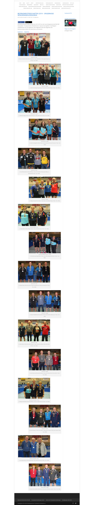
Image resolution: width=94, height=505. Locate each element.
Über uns (41, 4)
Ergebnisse (20, 31)
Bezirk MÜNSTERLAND (23, 6)
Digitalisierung (22, 4)
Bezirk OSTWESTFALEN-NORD (68, 6)
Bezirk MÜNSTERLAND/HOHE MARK (35, 6)
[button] (21, 22)
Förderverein (29, 4)
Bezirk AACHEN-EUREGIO (50, 4)
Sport (32, 3)
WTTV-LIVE (72, 3)
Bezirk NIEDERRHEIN (46, 6)
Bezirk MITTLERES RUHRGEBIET (67, 4)
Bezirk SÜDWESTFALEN (56, 8)
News (24, 3)
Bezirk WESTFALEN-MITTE (66, 8)
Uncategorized (35, 17)
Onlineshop (36, 4)
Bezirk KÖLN (58, 4)
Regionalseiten (66, 3)
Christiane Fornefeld (23, 17)
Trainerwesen (57, 3)
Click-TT (27, 3)
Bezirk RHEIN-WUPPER (46, 8)
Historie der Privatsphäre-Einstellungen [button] (53, 500)
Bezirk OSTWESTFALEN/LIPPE (57, 6)
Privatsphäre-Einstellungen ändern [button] (37, 500)
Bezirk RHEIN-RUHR (37, 8)
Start (20, 3)
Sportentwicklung (39, 3)
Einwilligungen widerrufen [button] (67, 500)
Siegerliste (26, 31)
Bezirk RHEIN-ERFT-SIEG (28, 8)
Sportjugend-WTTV (49, 3)
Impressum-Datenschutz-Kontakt (24, 500)
